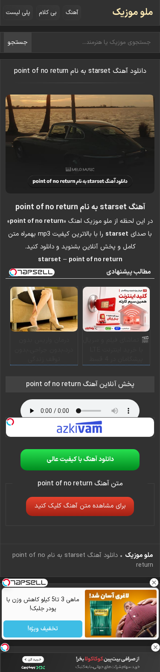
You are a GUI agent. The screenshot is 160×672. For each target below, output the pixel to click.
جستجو (18, 42)
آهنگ (72, 12)
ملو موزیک (132, 13)
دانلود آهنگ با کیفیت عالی (80, 459)
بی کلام (48, 12)
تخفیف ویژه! (43, 629)
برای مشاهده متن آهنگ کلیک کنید (80, 506)
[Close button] (153, 582)
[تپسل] (10, 422)
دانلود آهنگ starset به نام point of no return (80, 71)
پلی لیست (18, 12)
